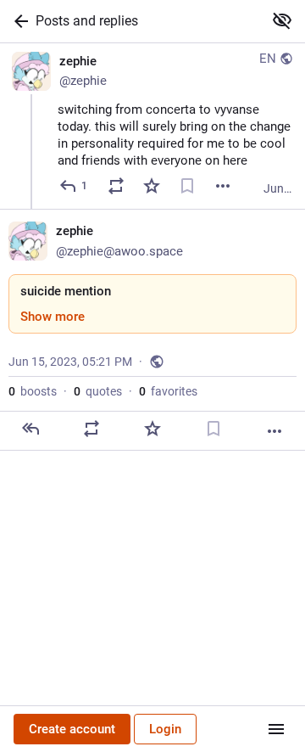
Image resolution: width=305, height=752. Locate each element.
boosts (32, 391)
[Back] (18, 21)
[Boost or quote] (116, 186)
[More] (223, 186)
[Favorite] (151, 186)
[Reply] (30, 428)
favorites (168, 391)
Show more (52, 316)
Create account (72, 729)
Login (165, 729)
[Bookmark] (187, 186)
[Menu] (276, 729)
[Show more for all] (282, 20)
